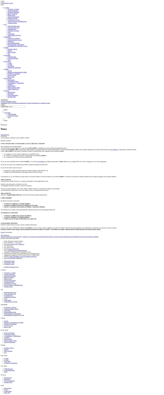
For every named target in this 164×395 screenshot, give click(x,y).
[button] (82, 5)
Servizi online (8, 78)
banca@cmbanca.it (13, 249)
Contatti (6, 69)
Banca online (11, 80)
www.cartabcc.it (113, 149)
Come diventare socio (13, 27)
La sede (10, 63)
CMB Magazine (12, 57)
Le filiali (10, 64)
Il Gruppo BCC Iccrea (14, 20)
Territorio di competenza (14, 67)
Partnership (11, 41)
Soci (5, 24)
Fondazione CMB (12, 18)
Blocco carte (11, 77)
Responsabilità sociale (13, 43)
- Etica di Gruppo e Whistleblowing (17, 21)
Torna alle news (5, 134)
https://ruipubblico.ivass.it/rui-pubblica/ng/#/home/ (23, 256)
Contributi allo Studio (13, 30)
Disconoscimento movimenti (83, 236)
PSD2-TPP (7, 393)
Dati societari (7, 388)
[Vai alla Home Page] (8, 101)
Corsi (9, 32)
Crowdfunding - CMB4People (12, 336)
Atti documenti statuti (13, 17)
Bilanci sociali (11, 15)
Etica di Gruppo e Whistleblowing (13, 285)
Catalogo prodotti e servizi (15, 40)
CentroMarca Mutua (13, 81)
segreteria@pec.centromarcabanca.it (17, 250)
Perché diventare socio (14, 26)
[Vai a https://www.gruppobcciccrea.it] (7, 3)
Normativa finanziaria (13, 12)
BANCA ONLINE (9, 333)
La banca (6, 7)
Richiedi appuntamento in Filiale (22, 103)
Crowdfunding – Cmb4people (16, 83)
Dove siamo (7, 61)
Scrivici (10, 70)
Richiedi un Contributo (14, 74)
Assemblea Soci (12, 29)
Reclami (45, 236)
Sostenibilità (7, 37)
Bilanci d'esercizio (12, 14)
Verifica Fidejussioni (9, 342)
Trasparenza (4, 236)
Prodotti (6, 47)
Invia (2, 1)
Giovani (10, 50)
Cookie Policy (8, 391)
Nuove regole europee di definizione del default (63, 236)
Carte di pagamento (13, 95)
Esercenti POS (11, 86)
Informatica (11, 94)
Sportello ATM (12, 97)
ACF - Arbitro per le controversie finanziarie (31, 236)
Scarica (3, 232)
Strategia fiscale (8, 286)
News (9, 60)
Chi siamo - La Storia (13, 9)
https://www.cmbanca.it (17, 244)
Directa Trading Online (14, 87)
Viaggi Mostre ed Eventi (14, 35)
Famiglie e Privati (12, 49)
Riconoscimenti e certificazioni (16, 44)
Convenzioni (11, 34)
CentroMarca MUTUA (7, 103)
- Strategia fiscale (12, 23)
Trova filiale (11, 66)
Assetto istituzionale (13, 10)
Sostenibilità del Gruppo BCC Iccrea (17, 46)
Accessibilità (94, 236)
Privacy (6, 389)
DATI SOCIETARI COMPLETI (13, 258)
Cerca (2, 104)
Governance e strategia (14, 38)
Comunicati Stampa (13, 58)
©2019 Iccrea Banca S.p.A (11, 267)
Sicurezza (6, 90)
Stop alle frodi (11, 92)
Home (5, 109)
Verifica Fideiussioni (13, 89)
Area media (7, 55)
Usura (48, 236)
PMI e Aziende (12, 52)
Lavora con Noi (12, 75)
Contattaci (33, 103)
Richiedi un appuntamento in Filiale (17, 72)
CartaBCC (10, 84)
